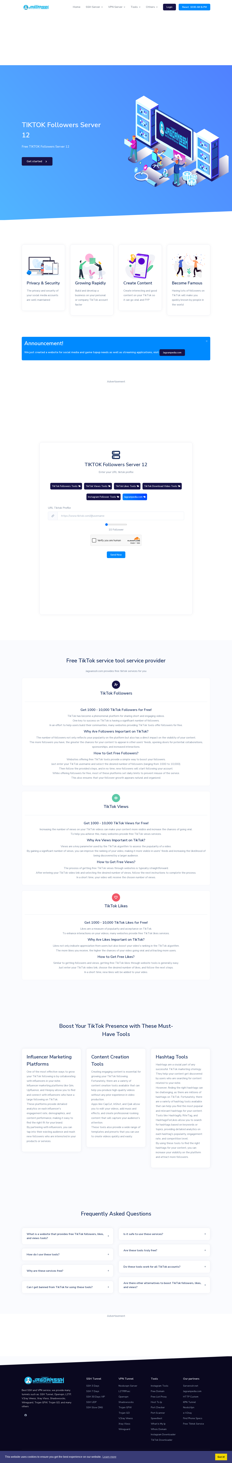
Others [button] (150, 7)
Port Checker (158, 1407)
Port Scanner (158, 1412)
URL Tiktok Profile (59, 508)
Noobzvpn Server (128, 1385)
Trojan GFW (125, 1407)
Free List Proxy (159, 1396)
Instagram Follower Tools (102, 497)
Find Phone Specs (192, 1418)
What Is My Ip (158, 1423)
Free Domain (157, 1391)
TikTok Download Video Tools (161, 486)
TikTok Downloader (161, 1440)
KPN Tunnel (189, 1402)
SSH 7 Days (92, 1391)
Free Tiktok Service (193, 1423)
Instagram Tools (159, 1385)
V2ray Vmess (126, 1418)
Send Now (116, 554)
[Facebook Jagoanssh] (26, 1415)
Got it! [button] (221, 1457)
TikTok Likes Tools (126, 486)
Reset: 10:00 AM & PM (194, 7)
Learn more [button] (109, 1456)
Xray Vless (124, 1423)
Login (169, 7)
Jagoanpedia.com (133, 497)
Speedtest (156, 1418)
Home (76, 7)
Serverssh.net (190, 1385)
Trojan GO (124, 1412)
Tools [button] (134, 7)
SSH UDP (91, 1402)
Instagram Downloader (163, 1434)
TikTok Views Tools (97, 486)
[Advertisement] (116, 39)
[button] (67, 1236)
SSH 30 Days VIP (95, 1396)
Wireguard (124, 1429)
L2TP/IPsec (124, 1391)
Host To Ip (156, 1402)
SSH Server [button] (93, 7)
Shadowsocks (126, 1402)
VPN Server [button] (115, 7)
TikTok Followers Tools (65, 486)
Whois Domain (159, 1429)
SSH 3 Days (92, 1385)
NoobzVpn (188, 1407)
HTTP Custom (190, 1396)
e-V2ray (187, 1412)
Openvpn (123, 1396)
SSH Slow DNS (94, 1407)
